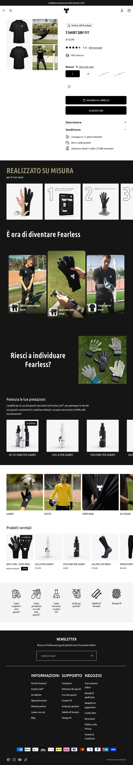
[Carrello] (129, 10)
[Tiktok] (26, 760)
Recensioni (90, 718)
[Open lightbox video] (66, 284)
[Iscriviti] (91, 655)
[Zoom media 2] (45, 31)
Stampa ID (66, 717)
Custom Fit (67, 700)
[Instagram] (14, 760)
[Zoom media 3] (19, 57)
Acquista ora (96, 110)
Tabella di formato (70, 712)
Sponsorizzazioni (39, 700)
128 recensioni (95, 47)
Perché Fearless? (39, 683)
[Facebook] (8, 760)
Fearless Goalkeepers (119, 759)
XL (119, 73)
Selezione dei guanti (71, 688)
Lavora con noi (38, 712)
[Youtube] (20, 760)
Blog (33, 717)
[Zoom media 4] (45, 57)
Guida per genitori (70, 706)
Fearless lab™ (37, 688)
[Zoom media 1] (19, 31)
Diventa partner (38, 706)
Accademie (36, 694)
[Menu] (3, 10)
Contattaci (67, 683)
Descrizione (73, 122)
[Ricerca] (10, 10)
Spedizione (73, 129)
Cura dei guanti (69, 694)
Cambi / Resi (90, 712)
